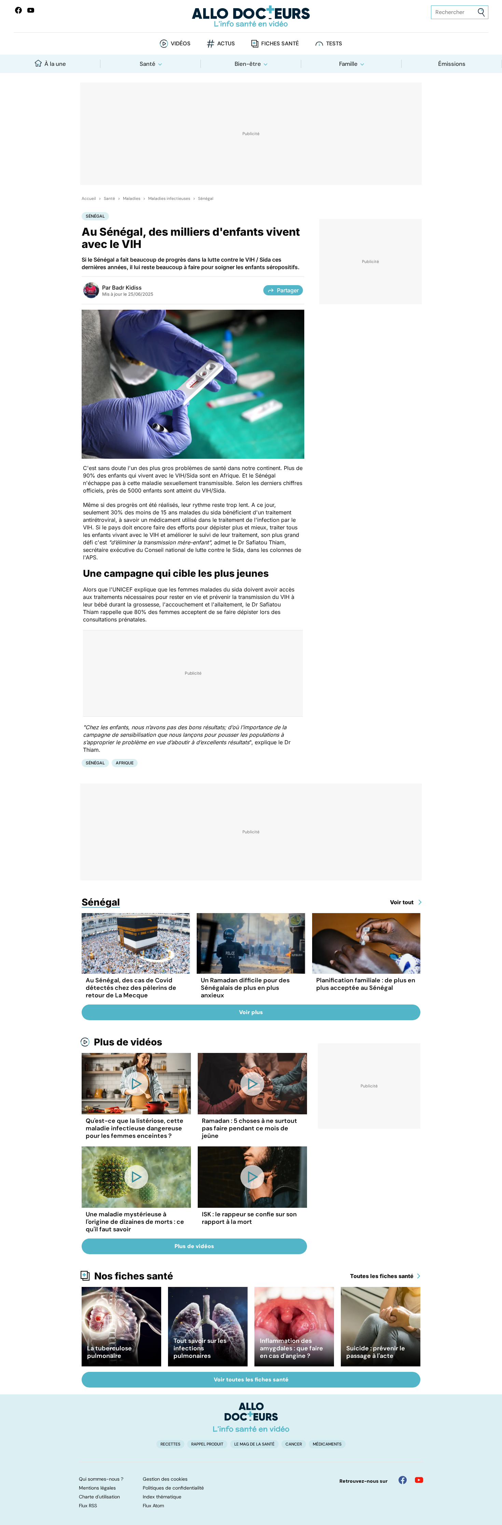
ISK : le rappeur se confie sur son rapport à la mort (249, 1218)
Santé (147, 64)
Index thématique (162, 1497)
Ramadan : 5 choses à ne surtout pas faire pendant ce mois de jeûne (249, 1128)
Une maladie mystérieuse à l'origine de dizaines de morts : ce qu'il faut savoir (135, 1221)
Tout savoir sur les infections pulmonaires (199, 1348)
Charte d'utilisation (99, 1497)
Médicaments (327, 1444)
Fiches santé (280, 43)
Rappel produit (207, 1444)
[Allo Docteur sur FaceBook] (18, 10)
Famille (348, 64)
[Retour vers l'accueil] (251, 16)
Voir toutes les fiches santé (251, 1379)
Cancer (293, 1444)
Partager (288, 290)
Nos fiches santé (133, 1276)
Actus (226, 43)
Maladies (131, 198)
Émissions (451, 64)
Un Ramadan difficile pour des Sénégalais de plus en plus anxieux (245, 987)
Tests (334, 43)
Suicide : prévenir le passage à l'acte (375, 1352)
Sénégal (205, 198)
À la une (55, 64)
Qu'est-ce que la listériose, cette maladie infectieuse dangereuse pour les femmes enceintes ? (134, 1128)
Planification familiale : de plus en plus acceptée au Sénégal (365, 984)
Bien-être (248, 64)
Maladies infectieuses (169, 198)
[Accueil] (251, 1417)
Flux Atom (153, 1505)
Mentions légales (97, 1488)
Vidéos (181, 43)
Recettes (170, 1444)
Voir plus (251, 1012)
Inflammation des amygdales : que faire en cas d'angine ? (291, 1348)
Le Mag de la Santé (254, 1444)
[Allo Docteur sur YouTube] (419, 1480)
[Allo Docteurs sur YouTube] (30, 10)
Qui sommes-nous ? (101, 1479)
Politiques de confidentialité (173, 1488)
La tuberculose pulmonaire (109, 1352)
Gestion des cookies (165, 1479)
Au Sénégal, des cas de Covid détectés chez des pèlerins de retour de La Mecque (131, 987)
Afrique (125, 762)
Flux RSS (88, 1505)
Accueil (89, 198)
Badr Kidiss (127, 287)
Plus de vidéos (128, 1042)
